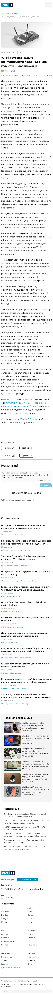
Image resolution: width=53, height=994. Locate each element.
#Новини (5, 75)
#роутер (38, 75)
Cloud (30, 911)
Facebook (2, 897)
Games (30, 915)
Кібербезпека (7, 941)
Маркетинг (32, 945)
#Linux (3, 565)
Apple (29, 908)
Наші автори (7, 879)
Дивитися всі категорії (11, 967)
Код (29, 941)
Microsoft (31, 931)
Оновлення (6, 953)
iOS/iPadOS (32, 918)
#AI (2, 627)
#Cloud (4, 688)
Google (4, 918)
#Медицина (9, 627)
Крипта (4, 945)
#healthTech (19, 627)
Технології (32, 957)
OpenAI (4, 934)
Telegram (12, 897)
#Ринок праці (25, 581)
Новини (15, 13)
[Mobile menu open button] (49, 5)
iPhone (4, 922)
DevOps (4, 915)
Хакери (4, 964)
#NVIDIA (16, 596)
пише (7, 104)
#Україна (34, 581)
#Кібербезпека (7, 535)
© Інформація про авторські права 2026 (19, 981)
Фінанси (31, 960)
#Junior (28, 658)
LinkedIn (7, 897)
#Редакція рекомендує (10, 581)
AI (2, 908)
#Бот (3, 642)
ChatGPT (5, 911)
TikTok (30, 934)
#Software (23, 565)
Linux (29, 922)
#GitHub (17, 535)
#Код (23, 535)
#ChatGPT (10, 642)
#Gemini (12, 612)
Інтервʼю (31, 938)
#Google (4, 612)
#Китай (9, 596)
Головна (5, 13)
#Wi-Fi (30, 75)
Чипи (29, 964)
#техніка (48, 75)
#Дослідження (18, 75)
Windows (5, 938)
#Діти (18, 612)
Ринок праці (6, 957)
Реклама (31, 953)
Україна (4, 960)
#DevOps (25, 704)
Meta (3, 931)
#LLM (7, 673)
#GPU (3, 596)
